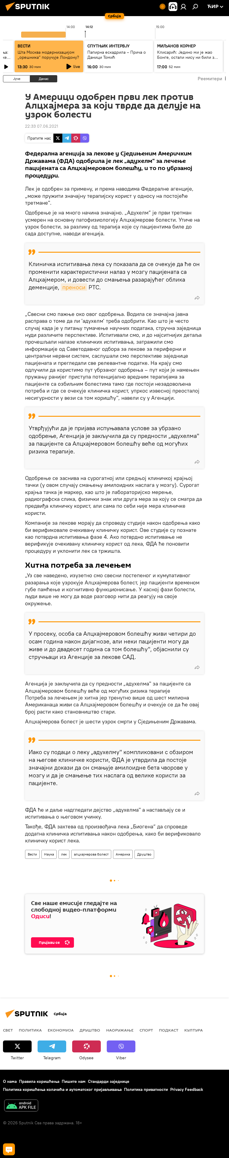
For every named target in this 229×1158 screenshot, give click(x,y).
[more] (197, 298)
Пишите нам (74, 1081)
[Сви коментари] (9, 1149)
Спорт (146, 1030)
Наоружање (120, 1030)
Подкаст (168, 1030)
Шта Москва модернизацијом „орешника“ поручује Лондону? (48, 55)
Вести (32, 854)
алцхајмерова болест (91, 854)
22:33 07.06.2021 (41, 126)
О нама (10, 1081)
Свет (8, 1030)
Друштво (144, 854)
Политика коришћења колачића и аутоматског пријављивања (62, 1089)
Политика (30, 1030)
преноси (74, 287)
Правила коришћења (39, 1081)
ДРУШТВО (90, 1030)
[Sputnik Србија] (29, 11)
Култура (193, 1030)
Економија (61, 1030)
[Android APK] (21, 1106)
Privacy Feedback (186, 1089)
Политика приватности (146, 1089)
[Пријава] (183, 7)
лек (64, 854)
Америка (123, 854)
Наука (49, 854)
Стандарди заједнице (108, 1081)
